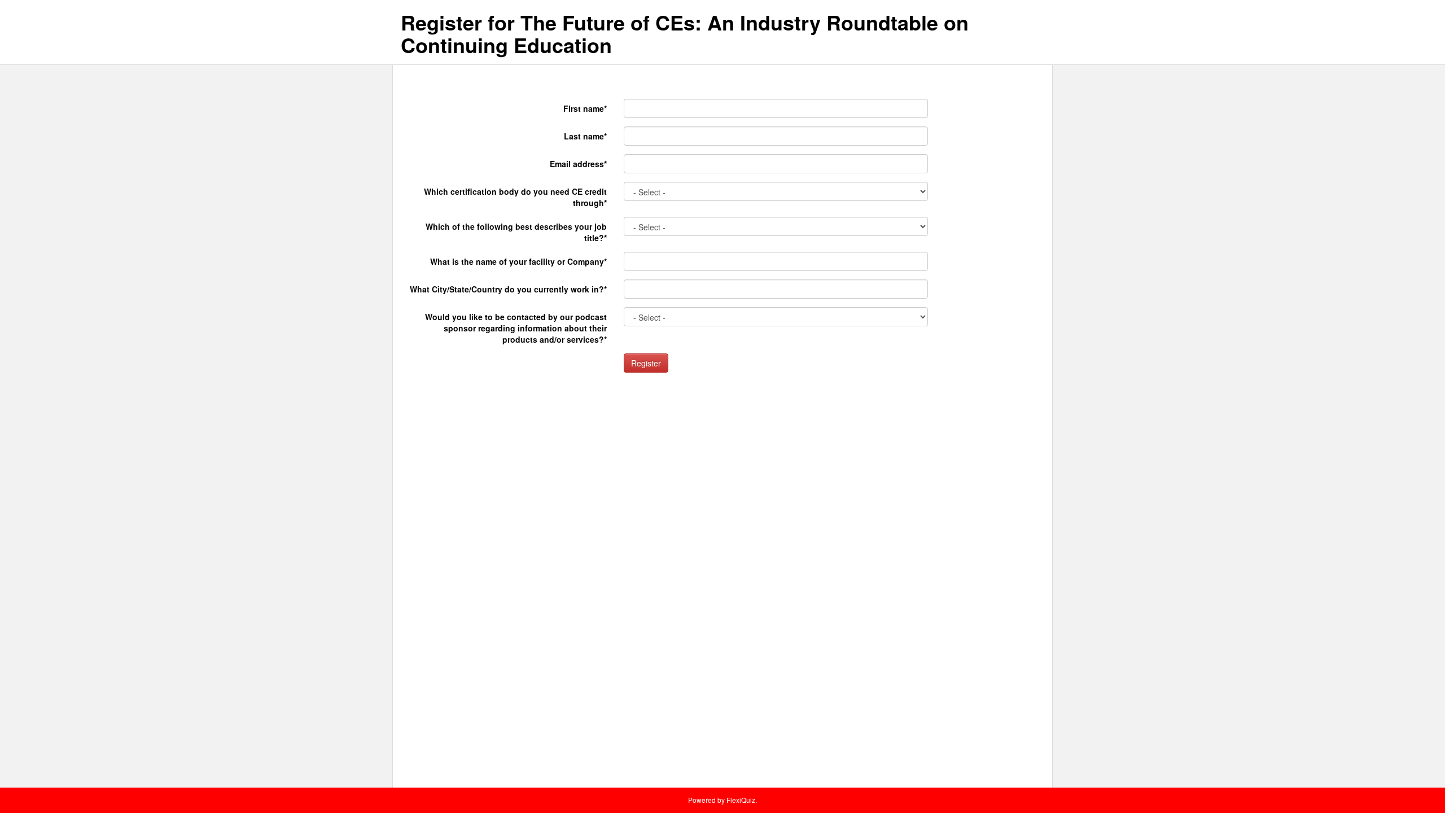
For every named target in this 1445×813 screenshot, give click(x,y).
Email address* (578, 163)
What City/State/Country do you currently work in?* (508, 289)
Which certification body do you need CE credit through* (515, 197)
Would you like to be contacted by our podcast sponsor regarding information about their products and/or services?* (516, 328)
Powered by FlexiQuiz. (722, 800)
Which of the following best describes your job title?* (516, 232)
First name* (585, 108)
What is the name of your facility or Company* (518, 261)
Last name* (585, 136)
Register (646, 363)
